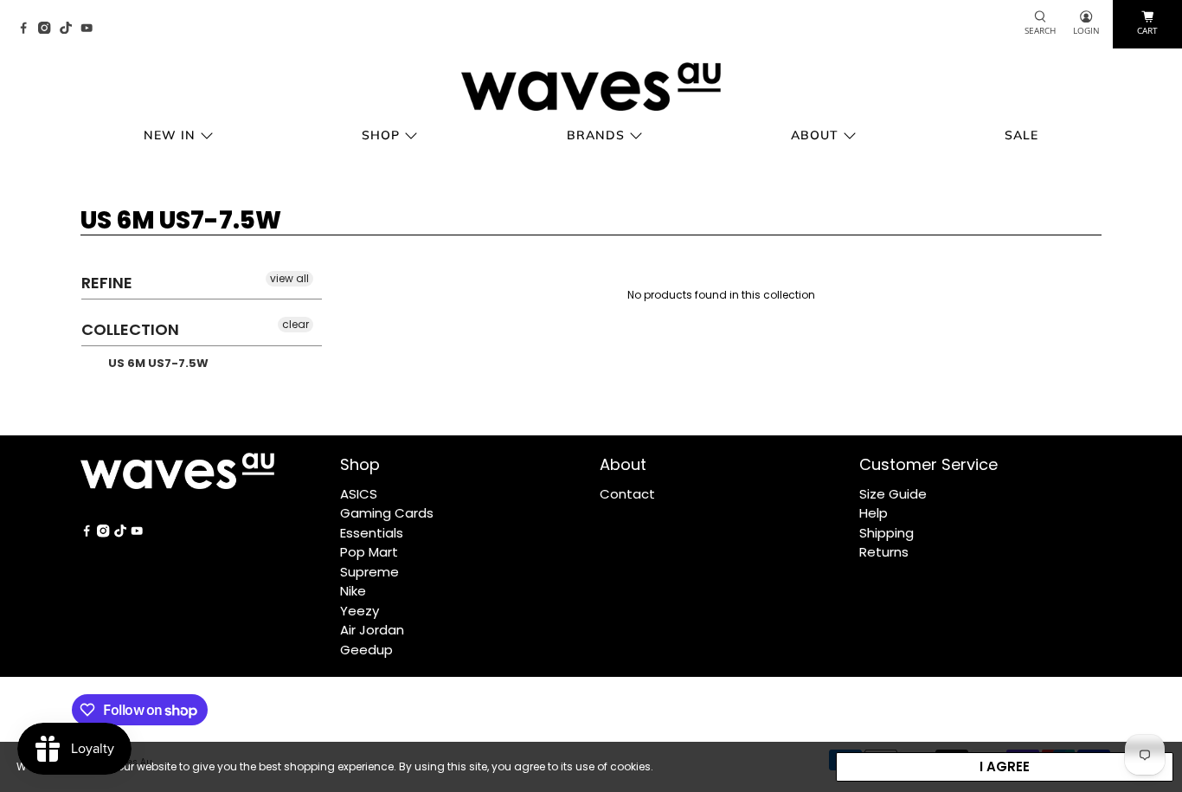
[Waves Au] (591, 86)
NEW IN (170, 135)
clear (295, 324)
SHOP (381, 135)
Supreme (369, 572)
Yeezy (359, 611)
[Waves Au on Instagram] (48, 29)
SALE (1021, 135)
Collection (130, 329)
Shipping (886, 533)
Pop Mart (369, 552)
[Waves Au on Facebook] (27, 29)
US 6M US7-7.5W (157, 363)
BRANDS (596, 135)
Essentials (371, 533)
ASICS (358, 494)
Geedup (366, 650)
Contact (627, 494)
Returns (884, 552)
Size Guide (893, 494)
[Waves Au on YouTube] (90, 29)
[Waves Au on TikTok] (70, 29)
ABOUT (814, 135)
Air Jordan (372, 630)
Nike (353, 591)
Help (873, 513)
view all (289, 278)
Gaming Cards (387, 513)
